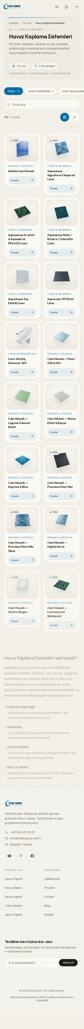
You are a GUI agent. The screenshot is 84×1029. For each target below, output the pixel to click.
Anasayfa (14, 23)
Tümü (14, 91)
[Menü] (76, 6)
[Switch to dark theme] (66, 6)
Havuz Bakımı (13, 888)
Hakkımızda (52, 879)
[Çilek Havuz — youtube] (9, 855)
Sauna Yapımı (13, 897)
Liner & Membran (40, 91)
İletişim (49, 914)
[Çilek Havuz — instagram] (20, 855)
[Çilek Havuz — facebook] (32, 855)
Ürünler (27, 23)
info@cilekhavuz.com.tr (25, 838)
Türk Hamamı (13, 906)
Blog (47, 906)
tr (57, 6)
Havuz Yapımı (13, 879)
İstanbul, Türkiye (21, 844)
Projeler (49, 888)
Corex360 (42, 1000)
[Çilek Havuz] (11, 6)
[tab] (64, 117)
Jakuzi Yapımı (13, 914)
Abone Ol (68, 962)
